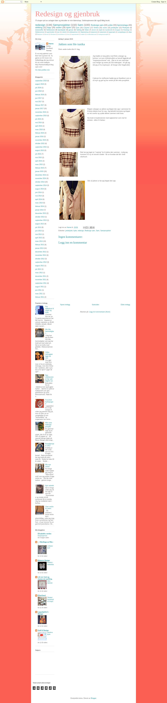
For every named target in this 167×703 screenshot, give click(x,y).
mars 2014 (39, 203)
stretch (64, 32)
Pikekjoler (125, 28)
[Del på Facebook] (91, 227)
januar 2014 (39, 210)
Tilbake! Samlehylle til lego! (50, 599)
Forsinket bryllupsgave (49, 402)
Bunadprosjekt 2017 (49, 445)
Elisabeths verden (44, 534)
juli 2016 (38, 119)
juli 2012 (38, 269)
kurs (68, 34)
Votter (87, 30)
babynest (94, 32)
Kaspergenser (42, 536)
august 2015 (39, 150)
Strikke (96, 28)
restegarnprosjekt (103, 34)
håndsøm (53, 34)
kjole (77, 28)
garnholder (50, 32)
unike (110, 25)
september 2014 (41, 185)
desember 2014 (40, 175)
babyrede (103, 32)
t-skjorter (86, 28)
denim (94, 30)
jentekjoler (114, 28)
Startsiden (95, 305)
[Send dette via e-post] (84, 227)
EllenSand (42, 595)
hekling (79, 30)
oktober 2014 (39, 182)
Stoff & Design (43, 630)
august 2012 (39, 266)
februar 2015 (39, 168)
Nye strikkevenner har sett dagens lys (49, 378)
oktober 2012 (39, 259)
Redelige (126, 30)
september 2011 (40, 283)
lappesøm (112, 32)
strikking (38, 27)
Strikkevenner (39, 32)
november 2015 (40, 140)
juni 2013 (38, 231)
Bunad (46, 34)
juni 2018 (38, 91)
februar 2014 (39, 206)
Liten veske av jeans (49, 507)
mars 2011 (39, 294)
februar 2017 (39, 105)
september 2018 (41, 81)
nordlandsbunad (91, 34)
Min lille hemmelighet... (49, 331)
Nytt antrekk (49, 485)
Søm (80, 24)
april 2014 (38, 199)
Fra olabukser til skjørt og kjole (49, 309)
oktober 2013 (39, 217)
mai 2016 (38, 122)
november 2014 (40, 178)
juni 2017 (38, 98)
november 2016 (40, 112)
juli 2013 (38, 227)
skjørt (100, 30)
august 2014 (39, 189)
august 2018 (39, 84)
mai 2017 (38, 101)
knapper (118, 30)
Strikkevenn (50, 30)
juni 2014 (38, 192)
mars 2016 (39, 129)
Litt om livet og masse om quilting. (45, 578)
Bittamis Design (44, 560)
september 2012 (41, 262)
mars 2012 (39, 273)
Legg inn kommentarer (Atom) (99, 312)
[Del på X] (89, 227)
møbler (83, 34)
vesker (59, 27)
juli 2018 (38, 88)
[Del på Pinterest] (93, 227)
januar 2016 (39, 136)
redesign (40, 24)
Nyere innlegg (65, 305)
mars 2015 (39, 164)
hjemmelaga (122, 25)
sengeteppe (122, 32)
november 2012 (40, 255)
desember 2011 (40, 276)
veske (105, 28)
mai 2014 (38, 196)
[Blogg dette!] (86, 227)
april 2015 (38, 161)
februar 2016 (39, 133)
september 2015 (41, 147)
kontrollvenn (61, 34)
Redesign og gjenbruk (67, 14)
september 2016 (41, 115)
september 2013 (41, 220)
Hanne (51, 44)
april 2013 (38, 238)
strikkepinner (73, 32)
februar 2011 (39, 297)
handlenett (108, 30)
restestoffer (39, 30)
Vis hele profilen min (42, 70)
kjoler (68, 27)
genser (71, 30)
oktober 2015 (39, 143)
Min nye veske (48, 465)
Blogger (93, 698)
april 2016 (38, 126)
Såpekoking (84, 32)
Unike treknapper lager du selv (49, 355)
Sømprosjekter (61, 24)
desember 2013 (40, 213)
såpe (130, 32)
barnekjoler (62, 30)
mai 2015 (38, 157)
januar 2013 (39, 248)
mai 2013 (38, 234)
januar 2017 (39, 108)
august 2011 (39, 287)
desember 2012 (40, 252)
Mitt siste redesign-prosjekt (48, 424)
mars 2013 (39, 241)
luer (58, 32)
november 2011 (40, 279)
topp (49, 27)
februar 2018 (39, 94)
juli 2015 (38, 154)
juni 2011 (38, 290)
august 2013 (39, 224)
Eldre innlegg (125, 305)
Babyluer (39, 34)
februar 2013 (39, 245)
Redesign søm (97, 25)
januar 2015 (39, 171)
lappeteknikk (75, 34)
